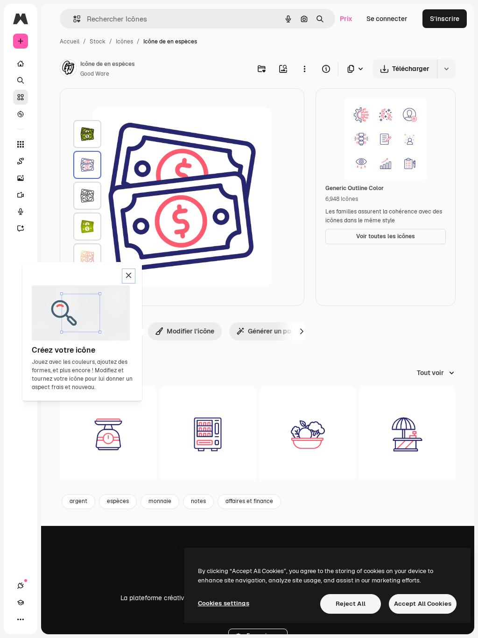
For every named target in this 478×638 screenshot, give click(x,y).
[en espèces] (87, 134)
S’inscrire (444, 18)
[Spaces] (20, 161)
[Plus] (20, 619)
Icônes (124, 41)
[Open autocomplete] (73, 18)
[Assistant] (20, 228)
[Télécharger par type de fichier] (355, 68)
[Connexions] (20, 585)
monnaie (159, 501)
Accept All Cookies (422, 604)
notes (198, 501)
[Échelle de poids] (108, 434)
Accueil (69, 41)
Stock (97, 41)
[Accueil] (20, 63)
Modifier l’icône (190, 331)
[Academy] (20, 602)
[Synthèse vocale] (20, 211)
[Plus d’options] (304, 68)
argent (78, 501)
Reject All (351, 604)
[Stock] (20, 97)
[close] (129, 276)
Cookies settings (223, 603)
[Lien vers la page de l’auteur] (68, 69)
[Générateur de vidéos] (20, 194)
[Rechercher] (20, 80)
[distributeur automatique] (207, 434)
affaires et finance (249, 501)
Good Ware (94, 74)
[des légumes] (307, 434)
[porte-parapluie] (407, 434)
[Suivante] (301, 331)
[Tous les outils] (20, 144)
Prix (346, 18)
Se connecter (387, 18)
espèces (118, 501)
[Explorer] (20, 113)
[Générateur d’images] (20, 177)
